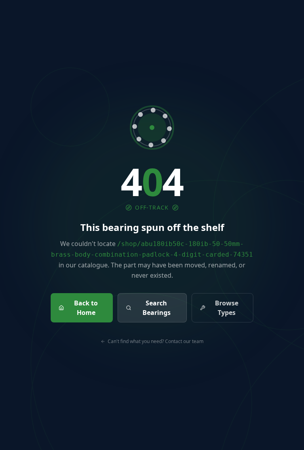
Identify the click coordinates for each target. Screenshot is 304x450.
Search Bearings (156, 308)
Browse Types (226, 308)
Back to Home (86, 308)
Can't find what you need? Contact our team (155, 341)
